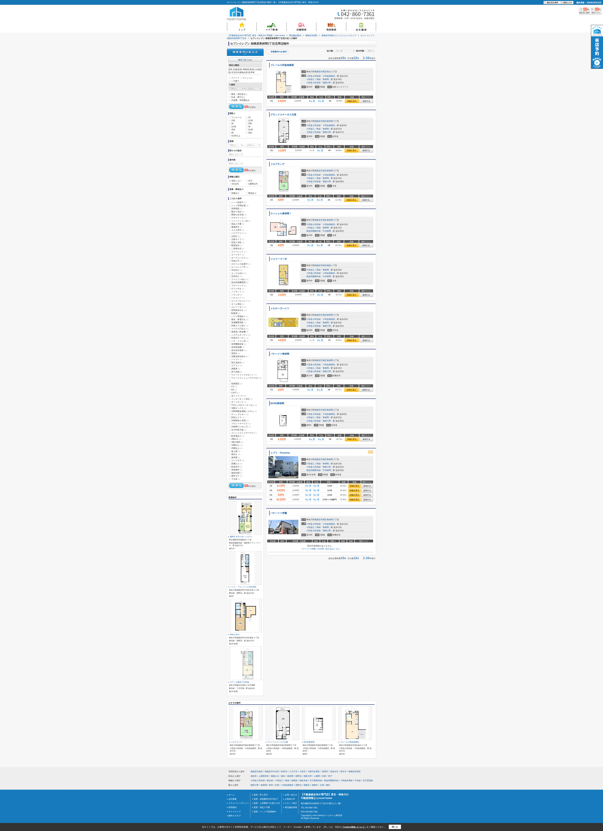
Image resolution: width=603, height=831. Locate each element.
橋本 (283, 776)
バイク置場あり (239, 316)
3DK (233, 129)
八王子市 (293, 771)
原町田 (253, 776)
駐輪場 (235, 313)
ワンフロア (237, 460)
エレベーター (238, 307)
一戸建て (235, 81)
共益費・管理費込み (240, 100)
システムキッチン (240, 335)
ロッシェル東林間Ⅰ (281, 213)
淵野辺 (298, 776)
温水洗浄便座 (238, 350)
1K (249, 117)
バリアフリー (238, 233)
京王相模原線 (316, 780)
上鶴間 (317, 776)
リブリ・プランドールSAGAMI (243, 587)
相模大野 (327, 82)
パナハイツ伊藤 (278, 513)
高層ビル (236, 463)
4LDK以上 (235, 136)
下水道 (235, 479)
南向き (235, 454)
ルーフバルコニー (240, 301)
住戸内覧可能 (238, 430)
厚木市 (343, 771)
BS (234, 390)
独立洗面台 (237, 362)
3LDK (250, 129)
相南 (329, 265)
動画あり (252, 193)
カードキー (237, 255)
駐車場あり (237, 436)
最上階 (235, 451)
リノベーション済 (240, 221)
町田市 (284, 771)
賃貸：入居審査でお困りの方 (267, 803)
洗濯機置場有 (238, 322)
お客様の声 (290, 799)
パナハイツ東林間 (279, 354)
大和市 (302, 771)
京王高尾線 (368, 780)
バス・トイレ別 (239, 341)
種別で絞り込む (245, 60)
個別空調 (236, 473)
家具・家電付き (239, 319)
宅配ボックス (238, 408)
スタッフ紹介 (291, 803)
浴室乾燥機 (237, 347)
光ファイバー (238, 396)
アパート (235, 78)
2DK (250, 123)
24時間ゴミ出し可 (240, 426)
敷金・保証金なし (239, 94)
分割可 (235, 236)
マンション (248, 78)
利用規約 (232, 807)
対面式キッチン (239, 338)
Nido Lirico (234, 634)
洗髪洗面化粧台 (239, 356)
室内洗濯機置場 (239, 282)
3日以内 (235, 184)
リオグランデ (277, 164)
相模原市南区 (321, 71)
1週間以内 (253, 184)
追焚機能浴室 (238, 344)
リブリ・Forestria (280, 453)
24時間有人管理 (239, 420)
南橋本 (315, 785)
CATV (235, 393)
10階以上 (236, 445)
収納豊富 (236, 383)
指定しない (236, 180)
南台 (329, 71)
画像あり (235, 193)
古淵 (322, 785)
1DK (233, 120)
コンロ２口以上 (239, 328)
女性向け (236, 276)
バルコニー (237, 298)
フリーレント (238, 252)
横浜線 (270, 780)
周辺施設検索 (291, 807)
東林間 (326, 79)
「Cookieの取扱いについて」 (354, 827)
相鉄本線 (303, 780)
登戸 (330, 776)
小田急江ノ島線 (313, 79)
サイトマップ (234, 811)
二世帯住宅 (237, 248)
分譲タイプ (237, 239)
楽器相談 (236, 208)
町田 (271, 785)
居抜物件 (236, 470)
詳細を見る (352, 101)
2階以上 (236, 439)
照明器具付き (238, 310)
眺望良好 (236, 245)
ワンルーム (236, 117)
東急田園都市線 (313, 231)
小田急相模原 (329, 76)
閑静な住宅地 (238, 214)
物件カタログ (234, 815)
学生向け (236, 270)
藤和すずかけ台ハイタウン (241, 537)
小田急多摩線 (346, 780)
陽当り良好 (237, 211)
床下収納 (236, 372)
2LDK (233, 126)
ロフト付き (237, 288)
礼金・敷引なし (238, 97)
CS (234, 386)
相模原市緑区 (354, 771)
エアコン (236, 365)
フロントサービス (240, 423)
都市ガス (236, 476)
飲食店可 (236, 467)
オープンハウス (239, 258)
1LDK (250, 120)
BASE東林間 (277, 403)
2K (232, 123)
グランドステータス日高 (283, 114)
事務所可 (236, 227)
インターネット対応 (241, 399)
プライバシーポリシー (238, 803)
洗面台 (235, 353)
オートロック (238, 402)
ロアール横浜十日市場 (239, 682)
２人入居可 (237, 230)
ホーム (231, 795)
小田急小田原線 (313, 76)
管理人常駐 (237, 242)
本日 (250, 180)
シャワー (236, 359)
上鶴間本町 (264, 776)
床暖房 (235, 368)
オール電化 (237, 304)
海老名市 (334, 771)
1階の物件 (237, 442)
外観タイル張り (239, 325)
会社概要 (232, 799)
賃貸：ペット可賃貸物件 (265, 811)
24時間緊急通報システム (244, 411)
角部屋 (235, 457)
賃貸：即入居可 (261, 795)
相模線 (294, 780)
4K (232, 133)
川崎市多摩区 (314, 771)
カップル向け (238, 273)
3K (249, 126)
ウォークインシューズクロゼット (245, 379)
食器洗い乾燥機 (239, 332)
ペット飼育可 (238, 202)
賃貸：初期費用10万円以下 (266, 799)
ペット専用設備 (239, 205)
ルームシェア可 (239, 267)
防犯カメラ (237, 417)
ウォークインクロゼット (243, 375)
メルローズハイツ (279, 308)
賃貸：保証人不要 (262, 807)
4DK (250, 133)
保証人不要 (237, 224)
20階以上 (236, 448)
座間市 (325, 771)
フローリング (238, 285)
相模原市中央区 (272, 771)
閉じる (395, 827)
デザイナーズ (238, 218)
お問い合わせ (291, 795)
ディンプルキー (239, 414)
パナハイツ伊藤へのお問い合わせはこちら (320, 549)
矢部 (324, 776)
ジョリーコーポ (278, 259)
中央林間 (327, 231)
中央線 (358, 780)
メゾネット (237, 291)
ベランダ (236, 295)
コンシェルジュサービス (243, 433)
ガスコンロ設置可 (240, 264)
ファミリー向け (239, 279)
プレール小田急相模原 (282, 65)
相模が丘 (275, 776)
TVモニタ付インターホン (244, 405)
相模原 (307, 785)
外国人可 (236, 261)
